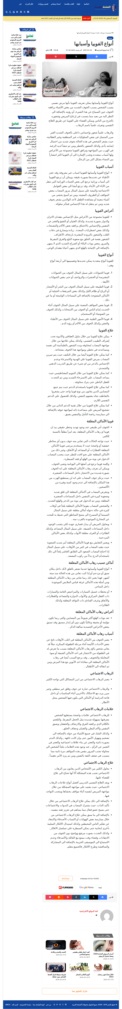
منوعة (93, 33)
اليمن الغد (15, 1005)
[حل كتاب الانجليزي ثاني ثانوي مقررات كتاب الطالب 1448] (29, 97)
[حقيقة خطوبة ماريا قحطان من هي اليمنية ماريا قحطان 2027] (29, 70)
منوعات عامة (100, 33)
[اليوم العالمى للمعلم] (79, 967)
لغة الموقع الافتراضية (103, 50)
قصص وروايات (43, 4)
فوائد (78, 4)
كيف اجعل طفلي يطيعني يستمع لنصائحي (81, 953)
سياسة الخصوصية (25, 1005)
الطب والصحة (69, 4)
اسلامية (86, 4)
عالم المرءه (29, 4)
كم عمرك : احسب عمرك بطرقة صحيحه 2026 (66, 18)
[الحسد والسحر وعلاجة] (56, 945)
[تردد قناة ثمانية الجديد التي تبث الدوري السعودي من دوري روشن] (29, 37)
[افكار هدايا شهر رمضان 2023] (103, 967)
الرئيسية (109, 33)
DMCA (7, 1005)
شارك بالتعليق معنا (79, 991)
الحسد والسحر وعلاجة (58, 952)
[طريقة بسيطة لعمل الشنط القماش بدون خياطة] (56, 967)
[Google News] (86, 887)
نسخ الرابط (65, 878)
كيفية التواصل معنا (39, 1005)
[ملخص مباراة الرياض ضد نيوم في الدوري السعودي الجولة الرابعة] (29, 52)
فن (20, 4)
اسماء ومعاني (56, 4)
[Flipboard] (66, 887)
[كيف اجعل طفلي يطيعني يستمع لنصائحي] (79, 945)
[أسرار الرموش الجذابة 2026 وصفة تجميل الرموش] (103, 945)
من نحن (48, 1005)
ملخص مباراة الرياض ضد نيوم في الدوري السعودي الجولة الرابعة (16, 54)
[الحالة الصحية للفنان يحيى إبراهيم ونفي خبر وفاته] (29, 83)
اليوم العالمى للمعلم (83, 974)
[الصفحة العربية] (106, 8)
